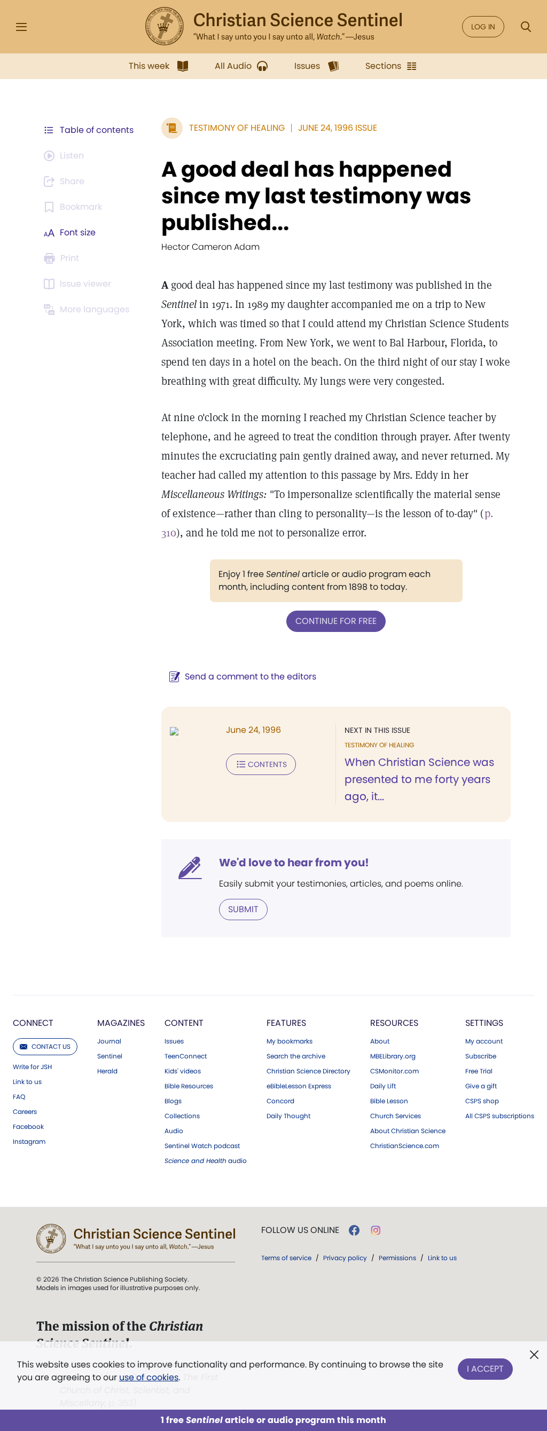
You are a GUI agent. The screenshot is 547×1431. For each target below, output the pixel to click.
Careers (25, 1112)
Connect (33, 1023)
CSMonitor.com (394, 1071)
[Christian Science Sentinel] (273, 26)
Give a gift (481, 1086)
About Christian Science (408, 1131)
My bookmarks (289, 1041)
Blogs (173, 1101)
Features (286, 1023)
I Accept (485, 1369)
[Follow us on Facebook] (354, 1230)
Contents (267, 764)
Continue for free (336, 621)
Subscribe (480, 1056)
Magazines (121, 1023)
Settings (484, 1023)
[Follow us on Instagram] (375, 1230)
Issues (174, 1041)
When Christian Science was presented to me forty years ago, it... (419, 779)
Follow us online (300, 1230)
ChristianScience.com (404, 1146)
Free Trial (479, 1071)
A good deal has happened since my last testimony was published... (316, 196)
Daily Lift (383, 1086)
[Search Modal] (525, 27)
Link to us (27, 1082)
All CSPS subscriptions (499, 1116)
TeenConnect (186, 1056)
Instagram (29, 1142)
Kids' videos (183, 1071)
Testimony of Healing (237, 128)
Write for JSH (32, 1067)
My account (484, 1041)
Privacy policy (345, 1257)
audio (206, 1161)
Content (184, 1023)
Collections (182, 1116)
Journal (109, 1041)
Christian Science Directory (308, 1071)
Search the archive (296, 1056)
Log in (483, 26)
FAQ (19, 1097)
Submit (243, 909)
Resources (394, 1023)
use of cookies (148, 1377)
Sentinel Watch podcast (202, 1146)
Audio (174, 1131)
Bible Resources (189, 1086)
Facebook (28, 1127)
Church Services (395, 1116)
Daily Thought (288, 1116)
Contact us (51, 1046)
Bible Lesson (389, 1101)
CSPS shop (482, 1101)
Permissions (397, 1257)
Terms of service (286, 1257)
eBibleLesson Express (299, 1086)
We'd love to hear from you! (294, 862)
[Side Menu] (21, 27)
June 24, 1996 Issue (337, 128)
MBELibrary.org (393, 1056)
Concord (280, 1101)
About (379, 1041)
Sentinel (109, 1056)
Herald (107, 1071)
